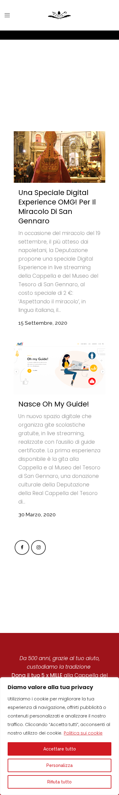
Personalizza (59, 765)
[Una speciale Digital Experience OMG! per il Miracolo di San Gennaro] (59, 157)
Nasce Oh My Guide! (53, 404)
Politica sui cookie (83, 733)
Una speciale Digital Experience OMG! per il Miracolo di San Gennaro (57, 207)
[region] (59, 736)
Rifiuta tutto (59, 781)
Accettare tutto (59, 748)
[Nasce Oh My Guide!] (59, 367)
